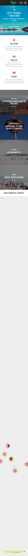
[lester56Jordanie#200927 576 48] (11, 459)
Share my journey (14, 26)
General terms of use (16, 552)
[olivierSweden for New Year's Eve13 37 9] (8, 446)
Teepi (14, 3)
